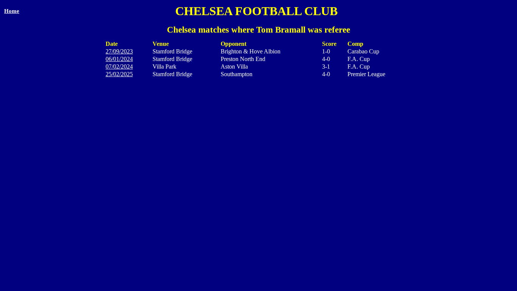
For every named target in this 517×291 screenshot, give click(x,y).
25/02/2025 (119, 74)
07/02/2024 (119, 66)
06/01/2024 (119, 59)
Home (11, 11)
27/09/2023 (119, 51)
